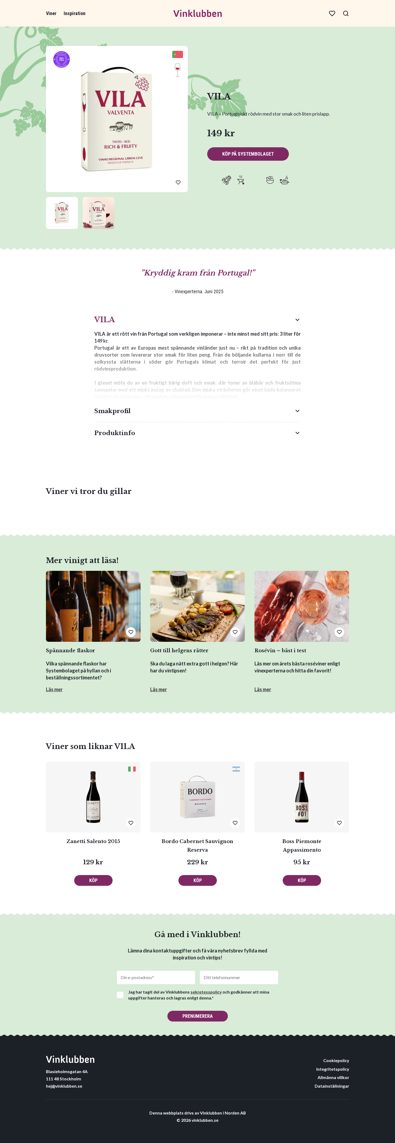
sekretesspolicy (206, 991)
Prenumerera (197, 1016)
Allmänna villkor (333, 1077)
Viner (51, 13)
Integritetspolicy (332, 1069)
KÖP (93, 880)
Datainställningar (332, 1085)
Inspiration (74, 13)
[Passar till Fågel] (212, 180)
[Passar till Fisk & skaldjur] (226, 180)
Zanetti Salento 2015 (93, 841)
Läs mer (54, 689)
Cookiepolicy (336, 1060)
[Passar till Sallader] (270, 180)
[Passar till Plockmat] (255, 180)
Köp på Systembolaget (248, 154)
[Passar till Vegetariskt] (284, 180)
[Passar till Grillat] (241, 180)
